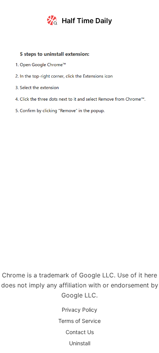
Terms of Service (79, 321)
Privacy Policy (79, 309)
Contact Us (80, 332)
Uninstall (79, 343)
